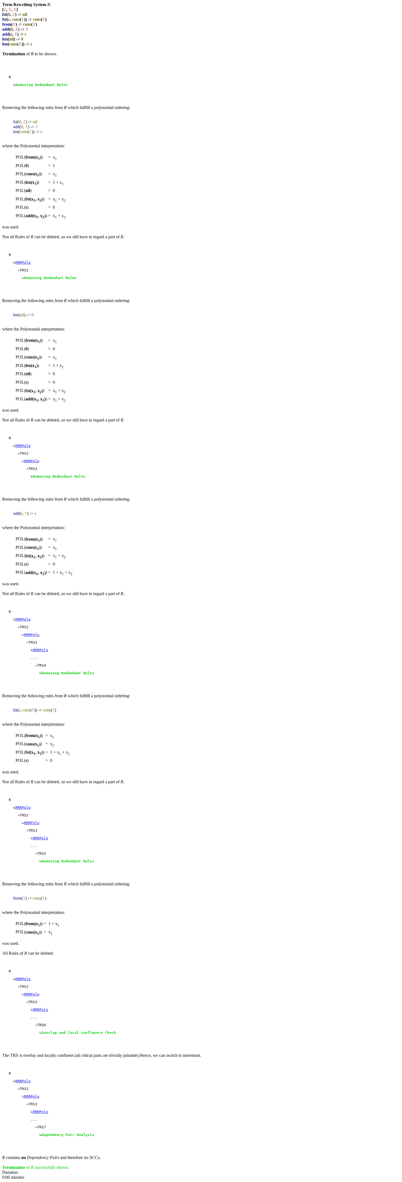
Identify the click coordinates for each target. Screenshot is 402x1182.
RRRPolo (23, 262)
